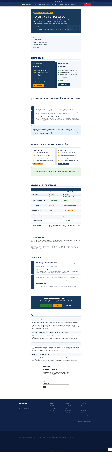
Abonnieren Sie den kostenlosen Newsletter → (85, 421)
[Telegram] (65, 1)
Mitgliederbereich (24, 1)
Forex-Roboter (61, 4)
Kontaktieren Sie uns (84, 408)
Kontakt (19, 1)
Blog (29, 1)
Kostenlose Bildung (80, 4)
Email (44, 381)
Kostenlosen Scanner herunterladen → (71, 174)
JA (94, 1)
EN (90, 1)
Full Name (44, 376)
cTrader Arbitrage (52, 412)
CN (108, 1)
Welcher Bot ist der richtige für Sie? (41, 42)
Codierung (67, 4)
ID (104, 1)
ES (100, 1)
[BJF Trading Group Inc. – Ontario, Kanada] (26, 4)
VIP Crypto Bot (58, 305)
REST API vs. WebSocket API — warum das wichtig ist (44, 41)
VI (106, 1)
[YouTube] (55, 1)
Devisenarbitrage (68, 405)
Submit (44, 387)
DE (92, 1)
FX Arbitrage (35, 4)
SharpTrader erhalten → (63, 163)
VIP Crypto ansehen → (38, 85)
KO (98, 1)
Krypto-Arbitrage (42, 4)
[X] (57, 1)
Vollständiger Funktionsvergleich (40, 44)
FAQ (35, 49)
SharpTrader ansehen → (64, 84)
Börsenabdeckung (37, 45)
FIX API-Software (68, 410)
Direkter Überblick (37, 39)
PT (102, 1)
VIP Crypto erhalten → (38, 163)
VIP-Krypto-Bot (52, 410)
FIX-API (56, 4)
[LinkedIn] (63, 1)
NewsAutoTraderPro (53, 408)
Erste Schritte (36, 47)
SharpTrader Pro (52, 405)
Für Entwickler (83, 412)
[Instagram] (61, 1)
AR (96, 1)
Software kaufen (86, 4)
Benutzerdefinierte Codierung (70, 413)
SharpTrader (68, 305)
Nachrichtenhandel (49, 4)
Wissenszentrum (73, 4)
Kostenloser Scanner (45, 305)
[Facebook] (59, 1)
